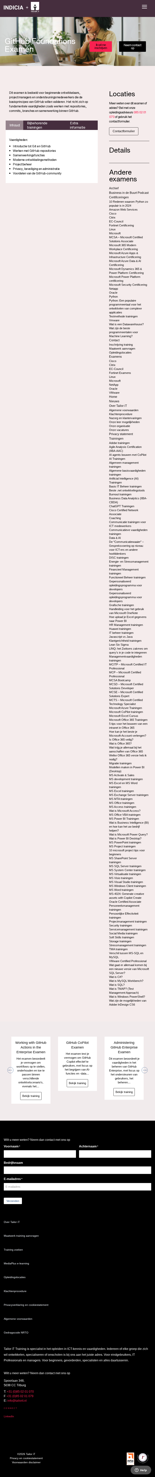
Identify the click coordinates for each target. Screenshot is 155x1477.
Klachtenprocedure (15, 1291)
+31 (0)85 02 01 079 (19, 1396)
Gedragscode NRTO (16, 1332)
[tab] (14, 125)
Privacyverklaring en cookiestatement (26, 1304)
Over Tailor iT (12, 1221)
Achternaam (88, 1146)
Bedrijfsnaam (13, 1162)
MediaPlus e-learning (16, 1263)
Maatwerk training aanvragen (21, 1235)
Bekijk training (31, 1095)
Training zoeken (13, 1249)
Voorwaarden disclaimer (26, 1462)
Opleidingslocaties (15, 1277)
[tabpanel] (52, 156)
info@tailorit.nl (17, 1400)
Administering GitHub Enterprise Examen (124, 1047)
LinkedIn (9, 1416)
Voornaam (12, 1146)
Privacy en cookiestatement (26, 1458)
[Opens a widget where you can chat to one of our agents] (140, 1470)
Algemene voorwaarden (18, 1318)
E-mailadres (13, 1179)
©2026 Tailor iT (26, 1454)
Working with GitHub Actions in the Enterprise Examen (30, 1047)
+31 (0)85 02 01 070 (20, 1391)
